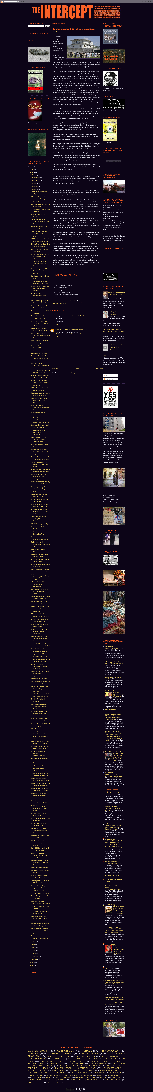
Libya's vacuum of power (39, 353)
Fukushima (119, 1063)
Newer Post (54, 369)
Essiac (107, 968)
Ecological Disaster (82, 1070)
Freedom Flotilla (110, 1070)
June (33, 944)
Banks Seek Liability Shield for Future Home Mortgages (40, 609)
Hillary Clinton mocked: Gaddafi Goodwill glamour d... (40, 336)
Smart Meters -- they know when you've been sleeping (40, 288)
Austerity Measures (71, 1066)
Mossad (100, 1075)
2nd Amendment (35, 1080)
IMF (108, 1066)
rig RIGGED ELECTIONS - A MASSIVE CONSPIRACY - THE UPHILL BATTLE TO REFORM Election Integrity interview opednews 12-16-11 (113, 844)
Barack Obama (38, 1050)
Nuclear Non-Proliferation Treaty (47, 1073)
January (34, 959)
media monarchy (110, 824)
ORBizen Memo (110, 839)
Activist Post (109, 691)
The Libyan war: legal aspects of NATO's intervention (38, 432)
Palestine (64, 1056)
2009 (32, 966)
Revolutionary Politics (112, 875)
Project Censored (111, 861)
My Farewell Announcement (113, 889)
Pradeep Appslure (61, 329)
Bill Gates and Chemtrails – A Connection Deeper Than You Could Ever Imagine (118, 949)
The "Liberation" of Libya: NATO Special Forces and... (39, 234)
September (35, 186)
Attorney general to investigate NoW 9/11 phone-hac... (39, 296)
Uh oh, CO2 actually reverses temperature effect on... (39, 843)
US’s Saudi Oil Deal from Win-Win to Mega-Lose (118, 694)
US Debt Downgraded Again (40, 524)
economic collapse (52, 1061)
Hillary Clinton (37, 1070)
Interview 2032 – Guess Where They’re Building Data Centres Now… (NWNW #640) (114, 930)
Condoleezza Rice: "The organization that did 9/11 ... (40, 714)
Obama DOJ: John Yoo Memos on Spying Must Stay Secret (39, 199)
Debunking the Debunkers (114, 752)
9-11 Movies (109, 646)
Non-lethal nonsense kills (39, 867)
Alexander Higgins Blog (113, 714)
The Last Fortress (111, 944)
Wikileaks (116, 1077)
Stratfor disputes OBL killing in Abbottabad (74, 29)
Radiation (94, 1066)
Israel (87, 1050)
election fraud (36, 1059)
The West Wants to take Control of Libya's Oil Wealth (39, 264)
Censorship (110, 1059)
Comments (109, 379)
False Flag (77, 302)
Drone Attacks (99, 1063)
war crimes (65, 1050)
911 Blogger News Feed (113, 662)
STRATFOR (63, 303)
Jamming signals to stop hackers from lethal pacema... (39, 400)
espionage (58, 1070)
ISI (83, 302)
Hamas (48, 1077)
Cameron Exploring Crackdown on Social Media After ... (39, 666)
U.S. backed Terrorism (84, 1059)
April (33, 950)
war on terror (99, 1061)
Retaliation (76, 1080)
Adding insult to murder (39, 678)
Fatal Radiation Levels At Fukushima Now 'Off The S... (40, 931)
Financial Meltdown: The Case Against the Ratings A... (40, 408)
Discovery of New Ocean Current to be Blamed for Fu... (40, 452)
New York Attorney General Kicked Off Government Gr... (40, 348)
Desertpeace (109, 772)
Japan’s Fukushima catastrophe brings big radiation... (39, 855)
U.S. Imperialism (86, 1056)
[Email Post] (77, 300)
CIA (71, 302)
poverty (31, 1082)
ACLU (50, 1080)
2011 (31, 175)
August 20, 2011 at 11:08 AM (74, 316)
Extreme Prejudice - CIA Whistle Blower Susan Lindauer (39, 271)
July (33, 942)
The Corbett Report (111, 927)
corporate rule (60, 1053)
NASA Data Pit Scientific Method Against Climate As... (39, 831)
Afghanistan (58, 1059)
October (34, 183)
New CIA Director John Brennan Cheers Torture (115, 347)
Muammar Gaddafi (43, 1066)
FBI (118, 1066)
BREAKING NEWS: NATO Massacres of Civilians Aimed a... (39, 639)
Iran (50, 1056)
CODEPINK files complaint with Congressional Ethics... (40, 591)
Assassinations (63, 302)
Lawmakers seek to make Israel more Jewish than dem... (40, 863)
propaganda (109, 1050)
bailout (104, 1077)
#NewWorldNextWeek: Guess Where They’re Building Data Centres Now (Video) (114, 827)
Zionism (33, 1053)
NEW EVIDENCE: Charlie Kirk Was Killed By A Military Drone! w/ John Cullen (118, 757)
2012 (32, 172)
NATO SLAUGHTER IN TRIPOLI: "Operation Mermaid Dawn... (38, 440)
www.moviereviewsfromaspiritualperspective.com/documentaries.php (114, 999)
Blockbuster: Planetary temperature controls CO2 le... (40, 796)
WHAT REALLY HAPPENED (114, 980)
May (33, 947)
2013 (32, 169)
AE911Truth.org (110, 709)
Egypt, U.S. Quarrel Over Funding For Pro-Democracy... (39, 631)
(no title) (103, 355)
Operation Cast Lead (85, 1077)
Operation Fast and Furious (78, 1075)
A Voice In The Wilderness (114, 677)
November (35, 180)
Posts (107, 375)
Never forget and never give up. (114, 663)
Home (77, 369)
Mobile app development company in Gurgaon (70, 334)
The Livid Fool (110, 967)
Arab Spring (115, 1073)
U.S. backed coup (111, 1068)
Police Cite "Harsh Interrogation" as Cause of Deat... (40, 544)
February (35, 956)
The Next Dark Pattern (112, 863)
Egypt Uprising (63, 1077)
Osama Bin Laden (87, 1068)
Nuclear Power (63, 1068)
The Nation (56, 32)
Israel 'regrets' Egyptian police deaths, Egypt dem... (39, 489)
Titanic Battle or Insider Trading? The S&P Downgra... (38, 519)
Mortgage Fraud (54, 1082)
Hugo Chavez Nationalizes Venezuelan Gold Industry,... (40, 477)
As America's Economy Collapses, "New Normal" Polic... (40, 577)
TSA (41, 1082)
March (34, 953)
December (35, 177)
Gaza (117, 1061)
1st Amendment (80, 1073)
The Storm (108, 679)
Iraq (45, 1068)
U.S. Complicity (110, 1056)
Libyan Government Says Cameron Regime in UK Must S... (39, 689)
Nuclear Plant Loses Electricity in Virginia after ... (40, 365)
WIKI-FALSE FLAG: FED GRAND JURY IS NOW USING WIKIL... (39, 323)
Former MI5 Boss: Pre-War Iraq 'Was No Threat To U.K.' (40, 256)
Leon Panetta (89, 302)
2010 (32, 963)
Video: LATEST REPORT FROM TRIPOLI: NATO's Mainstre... (40, 383)
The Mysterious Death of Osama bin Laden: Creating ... (39, 768)
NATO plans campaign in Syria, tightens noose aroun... (39, 808)
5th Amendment (113, 1080)
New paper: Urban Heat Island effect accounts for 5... (40, 918)
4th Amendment (35, 1075)
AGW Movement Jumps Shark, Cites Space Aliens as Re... (40, 511)
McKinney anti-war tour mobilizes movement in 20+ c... (39, 415)
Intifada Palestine (111, 807)
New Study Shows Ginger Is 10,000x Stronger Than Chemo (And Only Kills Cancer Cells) (118, 910)
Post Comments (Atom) (67, 373)
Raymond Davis (53, 1075)
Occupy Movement (116, 1075)
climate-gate (77, 1061)
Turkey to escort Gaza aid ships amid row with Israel (116, 294)
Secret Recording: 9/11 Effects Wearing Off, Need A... (40, 221)
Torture (32, 1068)
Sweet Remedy (110, 905)
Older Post (99, 369)
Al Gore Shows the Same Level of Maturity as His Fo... (39, 736)
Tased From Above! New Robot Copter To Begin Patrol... (39, 464)
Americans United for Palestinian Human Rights (114, 732)
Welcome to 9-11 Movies (112, 648)
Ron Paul (56, 1063)
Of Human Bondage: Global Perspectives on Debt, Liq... (40, 674)
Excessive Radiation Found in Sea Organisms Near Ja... (40, 358)
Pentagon (36, 1077)
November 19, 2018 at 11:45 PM (79, 329)
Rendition (99, 1073)
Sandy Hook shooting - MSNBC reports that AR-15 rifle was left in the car (112, 332)
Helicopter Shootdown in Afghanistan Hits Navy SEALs (39, 706)
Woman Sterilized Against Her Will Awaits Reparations (39, 584)
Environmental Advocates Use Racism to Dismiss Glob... (39, 761)
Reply (57, 324)
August (34, 189)
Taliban (61, 1080)
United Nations (76, 1063)
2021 (32, 166)
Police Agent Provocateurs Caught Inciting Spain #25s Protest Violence (113, 717)
